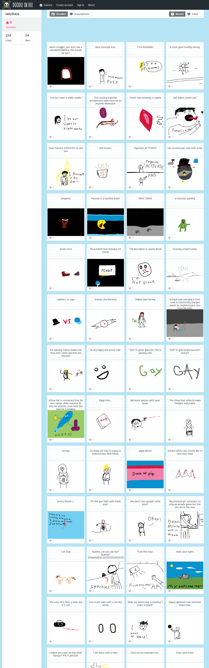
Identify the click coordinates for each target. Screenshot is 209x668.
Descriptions (81, 13)
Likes (195, 13)
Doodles (61, 13)
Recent (180, 13)
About (91, 5)
